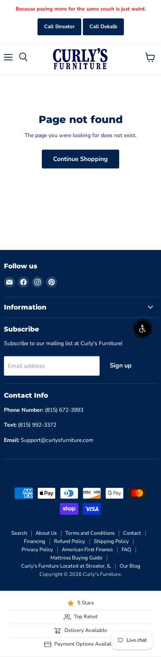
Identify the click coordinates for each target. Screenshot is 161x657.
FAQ (126, 549)
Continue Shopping (80, 159)
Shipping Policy (111, 541)
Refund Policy (69, 541)
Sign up (121, 365)
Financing (34, 541)
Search (19, 533)
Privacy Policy (37, 549)
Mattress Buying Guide (76, 557)
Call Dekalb (103, 26)
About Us (46, 533)
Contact (132, 533)
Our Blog (130, 566)
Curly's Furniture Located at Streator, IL (66, 566)
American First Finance (87, 549)
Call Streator (59, 26)
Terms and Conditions (89, 533)
